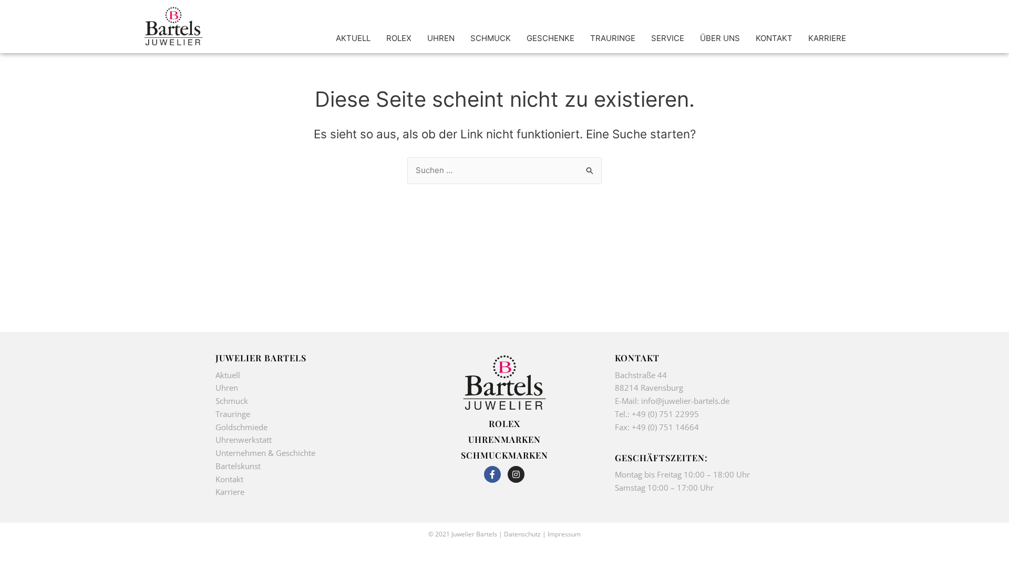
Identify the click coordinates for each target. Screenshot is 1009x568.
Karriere (229, 491)
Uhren (226, 387)
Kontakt (229, 479)
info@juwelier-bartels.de (685, 400)
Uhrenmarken (504, 439)
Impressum (564, 534)
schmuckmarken (504, 455)
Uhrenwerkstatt (243, 439)
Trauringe (233, 414)
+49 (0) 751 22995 (665, 414)
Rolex (504, 423)
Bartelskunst (238, 466)
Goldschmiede (241, 427)
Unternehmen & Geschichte (265, 453)
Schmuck (231, 400)
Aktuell (227, 375)
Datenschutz (522, 534)
